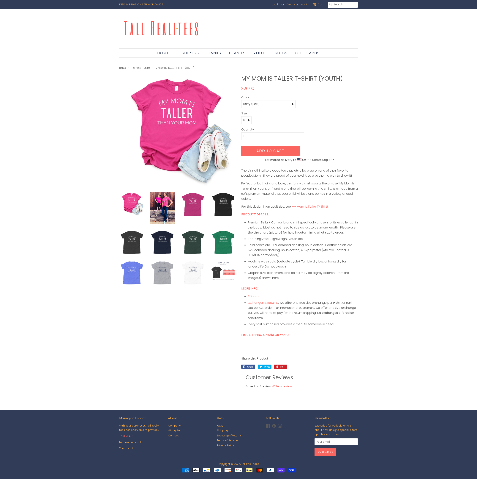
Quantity (247, 129)
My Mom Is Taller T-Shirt (309, 206)
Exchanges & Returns (263, 303)
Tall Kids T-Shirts (141, 67)
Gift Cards (307, 53)
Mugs (281, 53)
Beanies (237, 53)
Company (174, 425)
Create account (296, 4)
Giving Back (175, 430)
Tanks (214, 53)
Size (244, 113)
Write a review (282, 386)
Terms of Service (227, 440)
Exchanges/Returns (229, 435)
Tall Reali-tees (250, 464)
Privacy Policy (225, 445)
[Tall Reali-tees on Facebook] (268, 426)
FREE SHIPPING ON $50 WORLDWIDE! (141, 4)
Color (245, 97)
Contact (173, 435)
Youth (260, 53)
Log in (275, 4)
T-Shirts (187, 53)
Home (163, 53)
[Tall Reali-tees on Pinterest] (274, 426)
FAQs (220, 425)
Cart (320, 4)
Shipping (254, 296)
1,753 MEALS (126, 436)
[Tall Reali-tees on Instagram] (280, 426)
